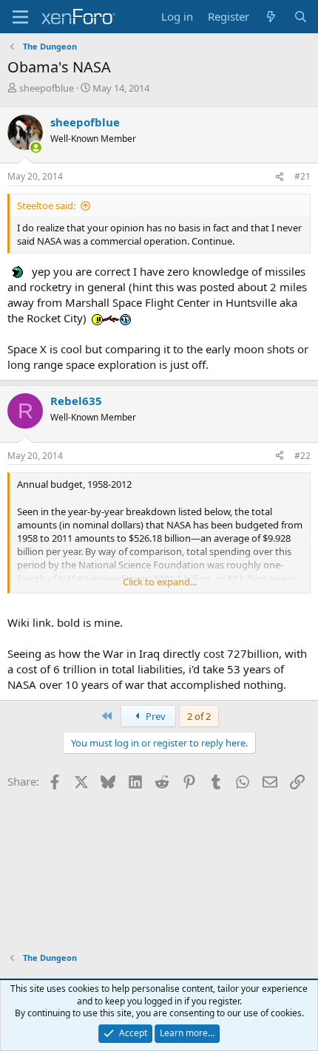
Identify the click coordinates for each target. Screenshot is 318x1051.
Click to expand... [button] (160, 581)
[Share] (279, 177)
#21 (302, 176)
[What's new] (271, 16)
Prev (154, 716)
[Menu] (20, 17)
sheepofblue (46, 88)
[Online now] (36, 147)
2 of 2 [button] (199, 716)
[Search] (300, 16)
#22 (302, 455)
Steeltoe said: (46, 205)
